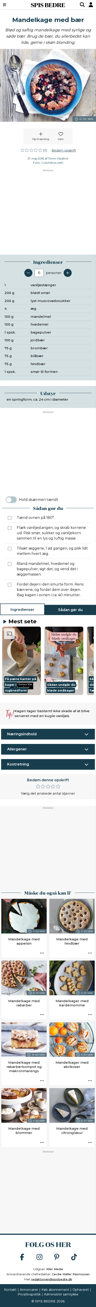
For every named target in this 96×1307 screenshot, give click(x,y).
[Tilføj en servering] (68, 273)
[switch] (11, 499)
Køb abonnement (55, 1290)
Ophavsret (81, 1290)
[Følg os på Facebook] (22, 1257)
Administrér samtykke (61, 1294)
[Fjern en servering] (28, 273)
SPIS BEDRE (48, 4)
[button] (21, 661)
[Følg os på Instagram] (39, 1257)
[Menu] (11, 4)
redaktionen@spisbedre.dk (51, 1279)
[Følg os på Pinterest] (56, 1257)
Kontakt (10, 1290)
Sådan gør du (70, 610)
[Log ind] (91, 4)
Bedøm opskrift (64, 150)
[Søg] (82, 4)
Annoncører (29, 1290)
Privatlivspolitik (29, 1294)
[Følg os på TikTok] (74, 1257)
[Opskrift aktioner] (42, 953)
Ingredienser (22, 610)
